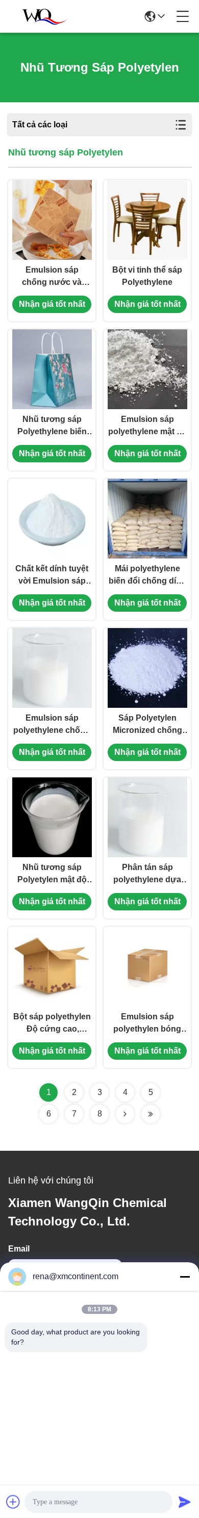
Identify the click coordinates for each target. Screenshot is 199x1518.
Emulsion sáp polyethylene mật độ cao (147, 426)
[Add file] (13, 1501)
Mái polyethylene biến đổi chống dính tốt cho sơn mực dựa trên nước (147, 575)
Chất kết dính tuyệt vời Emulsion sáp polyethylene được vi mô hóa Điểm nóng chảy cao (52, 575)
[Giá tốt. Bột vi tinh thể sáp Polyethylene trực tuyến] (147, 220)
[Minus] (185, 1276)
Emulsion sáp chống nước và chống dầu (52, 276)
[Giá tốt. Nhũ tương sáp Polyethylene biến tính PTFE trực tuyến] (52, 369)
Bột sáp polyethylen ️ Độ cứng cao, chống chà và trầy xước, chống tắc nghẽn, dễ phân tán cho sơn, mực (52, 1023)
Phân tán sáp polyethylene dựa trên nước (147, 874)
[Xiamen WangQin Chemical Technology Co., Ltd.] (42, 16)
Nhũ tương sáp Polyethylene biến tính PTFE (52, 426)
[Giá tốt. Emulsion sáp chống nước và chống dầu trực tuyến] (52, 220)
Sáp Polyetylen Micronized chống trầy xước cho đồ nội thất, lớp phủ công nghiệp (147, 724)
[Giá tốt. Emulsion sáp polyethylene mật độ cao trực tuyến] (147, 369)
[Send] (185, 1501)
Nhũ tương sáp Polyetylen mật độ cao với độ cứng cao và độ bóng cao (52, 874)
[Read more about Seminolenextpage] (125, 1114)
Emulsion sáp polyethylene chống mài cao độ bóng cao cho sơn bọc (51, 724)
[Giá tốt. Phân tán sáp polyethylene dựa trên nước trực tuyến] (147, 817)
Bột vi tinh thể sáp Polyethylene (147, 275)
